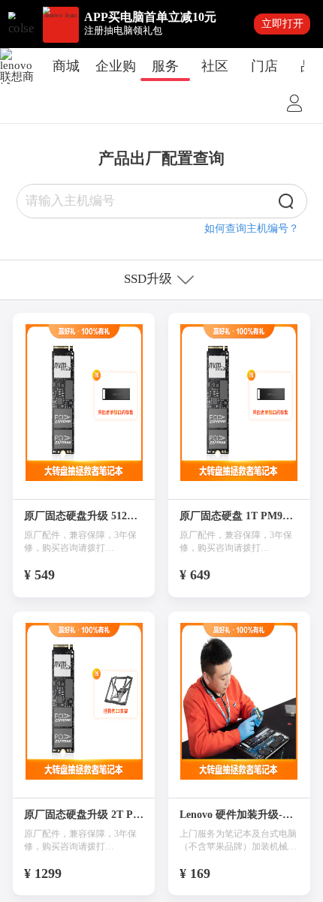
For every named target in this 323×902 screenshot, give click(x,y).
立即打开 (282, 23)
